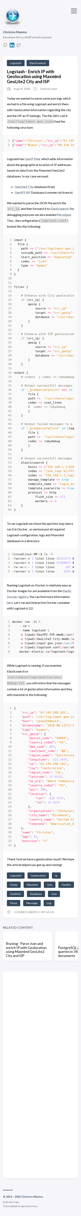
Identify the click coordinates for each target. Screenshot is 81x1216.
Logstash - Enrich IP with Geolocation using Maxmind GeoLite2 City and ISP (34, 76)
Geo (49, 884)
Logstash (15, 63)
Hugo (16, 1202)
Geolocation (38, 875)
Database (36, 893)
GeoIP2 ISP (23, 192)
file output (64, 214)
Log (49, 903)
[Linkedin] (12, 46)
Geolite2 (15, 893)
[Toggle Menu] (74, 10)
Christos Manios (15, 32)
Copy (67, 141)
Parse (13, 903)
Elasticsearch (38, 63)
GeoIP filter (33, 159)
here (10, 602)
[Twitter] (18, 46)
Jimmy (34, 1206)
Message (32, 903)
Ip (56, 875)
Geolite (66, 884)
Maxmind (32, 884)
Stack (14, 1206)
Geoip (13, 884)
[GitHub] (5, 46)
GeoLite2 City (24, 187)
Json (54, 893)
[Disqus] (40, 1024)
